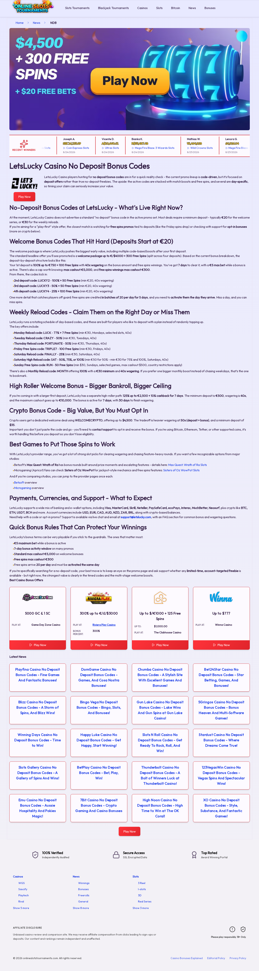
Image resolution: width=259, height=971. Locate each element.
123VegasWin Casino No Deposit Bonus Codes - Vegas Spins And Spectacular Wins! (221, 775)
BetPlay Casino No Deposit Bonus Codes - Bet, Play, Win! (99, 772)
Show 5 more (21, 908)
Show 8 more (81, 908)
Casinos (142, 8)
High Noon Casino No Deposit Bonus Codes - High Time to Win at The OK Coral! (160, 808)
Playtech (23, 895)
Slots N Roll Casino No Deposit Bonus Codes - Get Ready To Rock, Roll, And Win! (160, 742)
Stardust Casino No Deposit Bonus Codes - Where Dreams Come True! (221, 740)
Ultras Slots (102, 148)
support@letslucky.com (136, 517)
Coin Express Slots (68, 148)
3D (139, 895)
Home (20, 23)
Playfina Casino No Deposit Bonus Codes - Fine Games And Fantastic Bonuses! (37, 674)
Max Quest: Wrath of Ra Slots (187, 465)
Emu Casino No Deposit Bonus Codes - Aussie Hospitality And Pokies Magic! (38, 808)
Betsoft (19, 482)
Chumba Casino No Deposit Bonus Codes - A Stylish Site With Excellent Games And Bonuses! (160, 677)
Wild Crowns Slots (192, 148)
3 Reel (141, 883)
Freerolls (83, 895)
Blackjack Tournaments (113, 8)
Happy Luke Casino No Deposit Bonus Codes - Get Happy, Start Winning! (99, 740)
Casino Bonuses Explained (187, 958)
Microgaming (22, 488)
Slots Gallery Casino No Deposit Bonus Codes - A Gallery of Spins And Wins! (37, 772)
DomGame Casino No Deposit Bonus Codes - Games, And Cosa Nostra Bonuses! (98, 677)
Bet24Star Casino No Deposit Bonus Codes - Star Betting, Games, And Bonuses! (221, 677)
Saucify (22, 889)
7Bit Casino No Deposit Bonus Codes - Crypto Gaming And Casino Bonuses (98, 805)
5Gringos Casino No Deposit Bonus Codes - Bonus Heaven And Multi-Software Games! (221, 710)
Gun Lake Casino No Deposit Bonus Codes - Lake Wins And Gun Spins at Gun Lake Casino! (160, 710)
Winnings (84, 883)
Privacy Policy (238, 958)
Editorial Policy (216, 958)
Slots (159, 8)
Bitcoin (175, 8)
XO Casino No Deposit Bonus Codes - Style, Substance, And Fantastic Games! (221, 808)
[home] (31, 14)
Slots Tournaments (77, 8)
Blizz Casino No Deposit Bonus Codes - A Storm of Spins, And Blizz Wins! (37, 707)
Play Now (24, 197)
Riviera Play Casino (104, 624)
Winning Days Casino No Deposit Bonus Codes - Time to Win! (37, 740)
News (192, 8)
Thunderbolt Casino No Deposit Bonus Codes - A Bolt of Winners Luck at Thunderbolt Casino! (160, 775)
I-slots (142, 889)
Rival (21, 901)
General (83, 901)
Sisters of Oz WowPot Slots (181, 470)
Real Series (144, 901)
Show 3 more (141, 908)
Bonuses (209, 8)
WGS (21, 883)
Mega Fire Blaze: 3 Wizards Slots (145, 148)
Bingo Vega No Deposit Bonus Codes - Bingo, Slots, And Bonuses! (99, 707)
